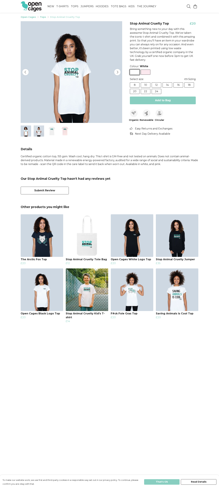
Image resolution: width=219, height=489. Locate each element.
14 (167, 84)
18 (189, 84)
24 (156, 91)
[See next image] (117, 72)
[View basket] (195, 6)
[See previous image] (25, 72)
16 (178, 84)
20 (134, 91)
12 (156, 84)
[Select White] (134, 72)
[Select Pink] (145, 72)
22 (145, 91)
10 (145, 84)
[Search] (188, 6)
